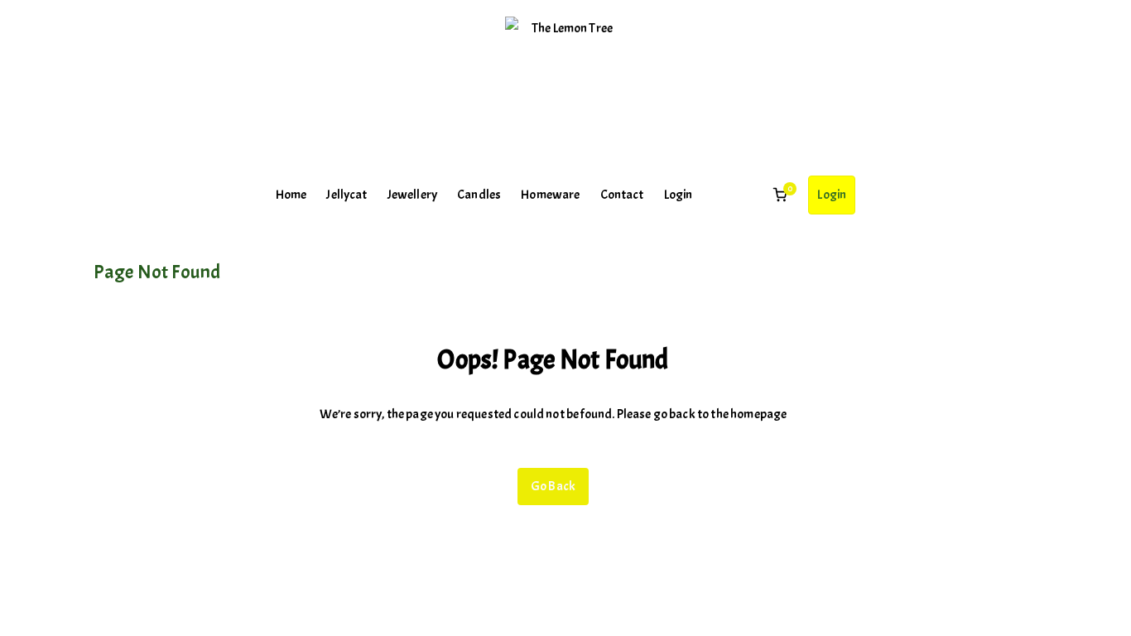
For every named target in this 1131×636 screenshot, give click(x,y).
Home (291, 194)
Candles (479, 194)
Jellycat (346, 194)
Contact (622, 194)
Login (678, 194)
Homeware (550, 194)
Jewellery (412, 194)
